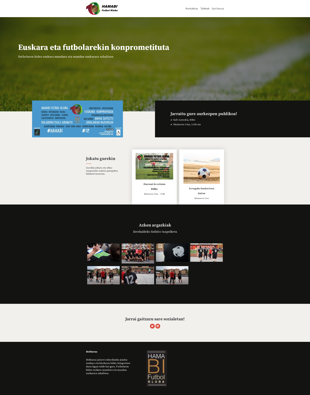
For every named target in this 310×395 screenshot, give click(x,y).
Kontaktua (192, 8)
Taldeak (204, 8)
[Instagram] (157, 326)
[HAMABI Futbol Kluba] (102, 8)
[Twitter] (152, 326)
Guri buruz (218, 8)
